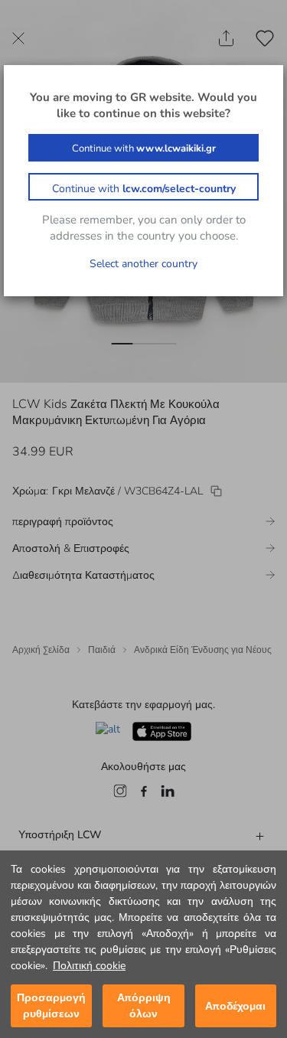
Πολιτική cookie (89, 965)
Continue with (144, 148)
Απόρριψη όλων (144, 1006)
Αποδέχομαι (235, 1006)
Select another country (143, 263)
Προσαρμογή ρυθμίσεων (51, 1006)
